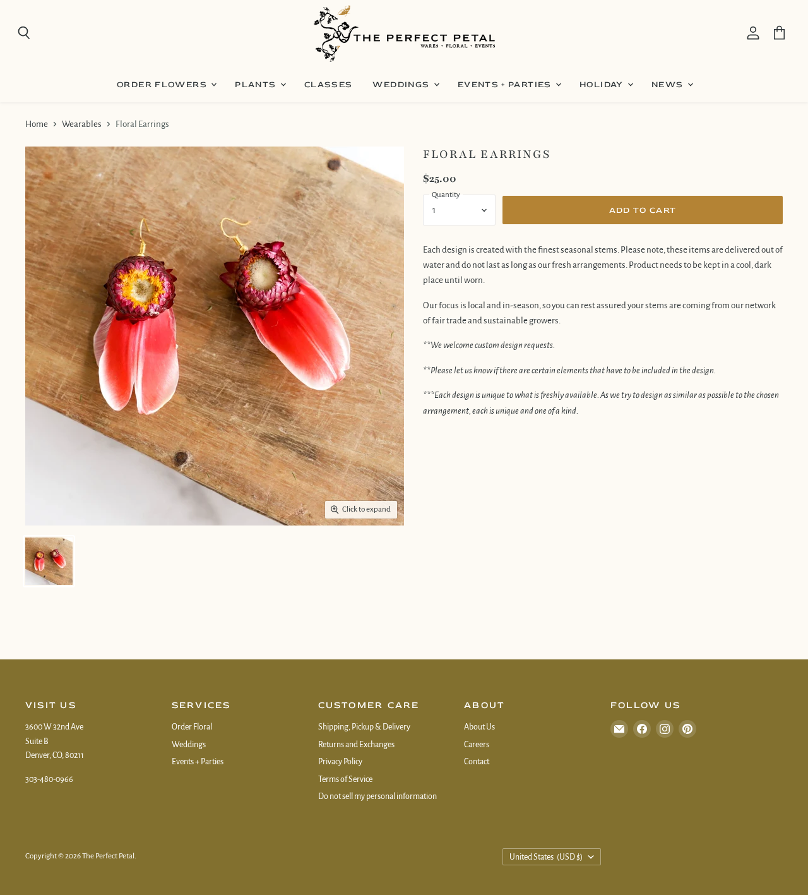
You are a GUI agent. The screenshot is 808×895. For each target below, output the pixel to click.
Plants (257, 84)
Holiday (602, 84)
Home (36, 124)
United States (546, 857)
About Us (479, 727)
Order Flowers (163, 84)
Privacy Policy (340, 761)
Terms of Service (345, 779)
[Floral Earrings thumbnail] (49, 561)
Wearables (82, 124)
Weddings (402, 84)
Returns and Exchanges (356, 744)
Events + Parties (506, 84)
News (668, 84)
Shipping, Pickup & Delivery (364, 727)
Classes (328, 84)
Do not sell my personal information (377, 796)
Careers (476, 744)
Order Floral (192, 727)
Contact (476, 761)
